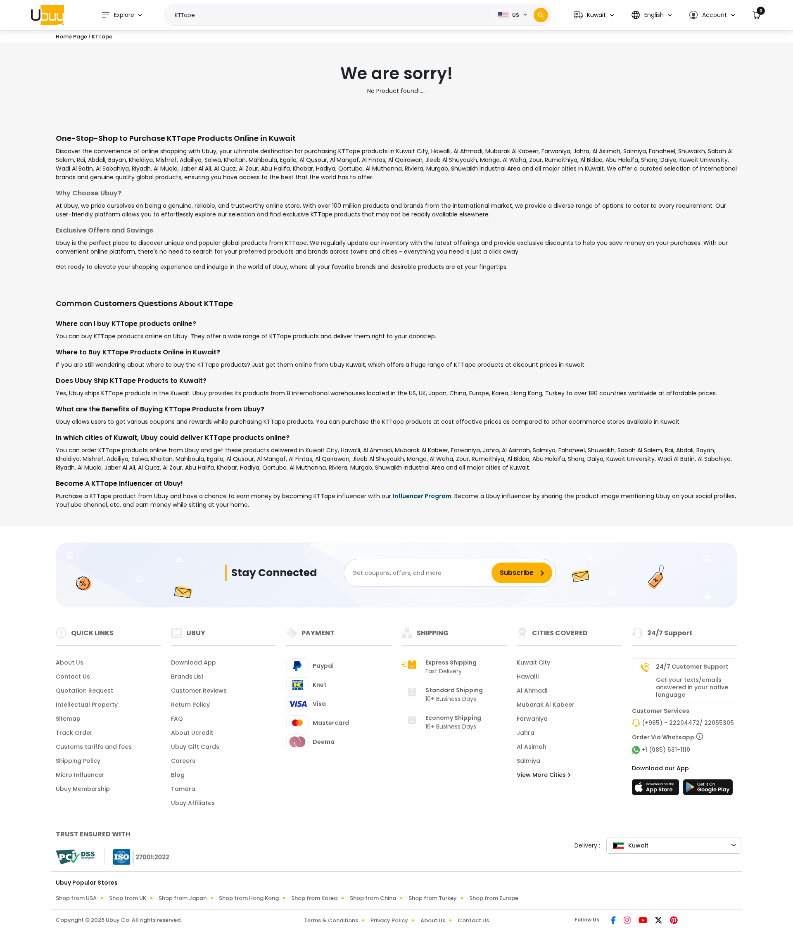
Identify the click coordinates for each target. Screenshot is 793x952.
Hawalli (528, 676)
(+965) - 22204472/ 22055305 (688, 723)
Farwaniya (532, 719)
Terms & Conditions (331, 920)
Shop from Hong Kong (249, 898)
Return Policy (190, 704)
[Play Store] (708, 789)
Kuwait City (533, 662)
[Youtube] (643, 921)
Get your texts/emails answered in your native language (692, 687)
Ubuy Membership (83, 789)
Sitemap (68, 719)
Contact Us (73, 676)
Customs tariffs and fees (94, 747)
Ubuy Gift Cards (195, 747)
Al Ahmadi (532, 690)
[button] (593, 15)
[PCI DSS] (75, 857)
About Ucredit (192, 733)
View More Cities (542, 775)
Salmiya (528, 761)
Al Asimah (531, 747)
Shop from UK (127, 898)
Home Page (71, 36)
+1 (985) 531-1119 (665, 749)
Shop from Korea (314, 898)
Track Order (74, 733)
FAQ (177, 719)
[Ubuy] (47, 15)
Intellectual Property (87, 704)
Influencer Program (422, 496)
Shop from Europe (493, 898)
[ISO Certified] (137, 856)
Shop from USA (76, 898)
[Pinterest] (674, 921)
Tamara (183, 789)
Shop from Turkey (432, 898)
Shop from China (373, 898)
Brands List (187, 676)
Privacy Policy (389, 920)
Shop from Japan (183, 898)
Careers (183, 761)
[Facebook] (614, 921)
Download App (193, 662)
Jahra (525, 733)
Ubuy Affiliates (193, 803)
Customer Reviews (199, 690)
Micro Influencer (80, 775)
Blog (178, 775)
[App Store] (656, 789)
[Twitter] (659, 921)
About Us (69, 662)
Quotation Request (84, 690)
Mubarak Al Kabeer (546, 704)
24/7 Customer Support (692, 666)
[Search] (541, 15)
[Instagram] (627, 921)
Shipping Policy (78, 761)
